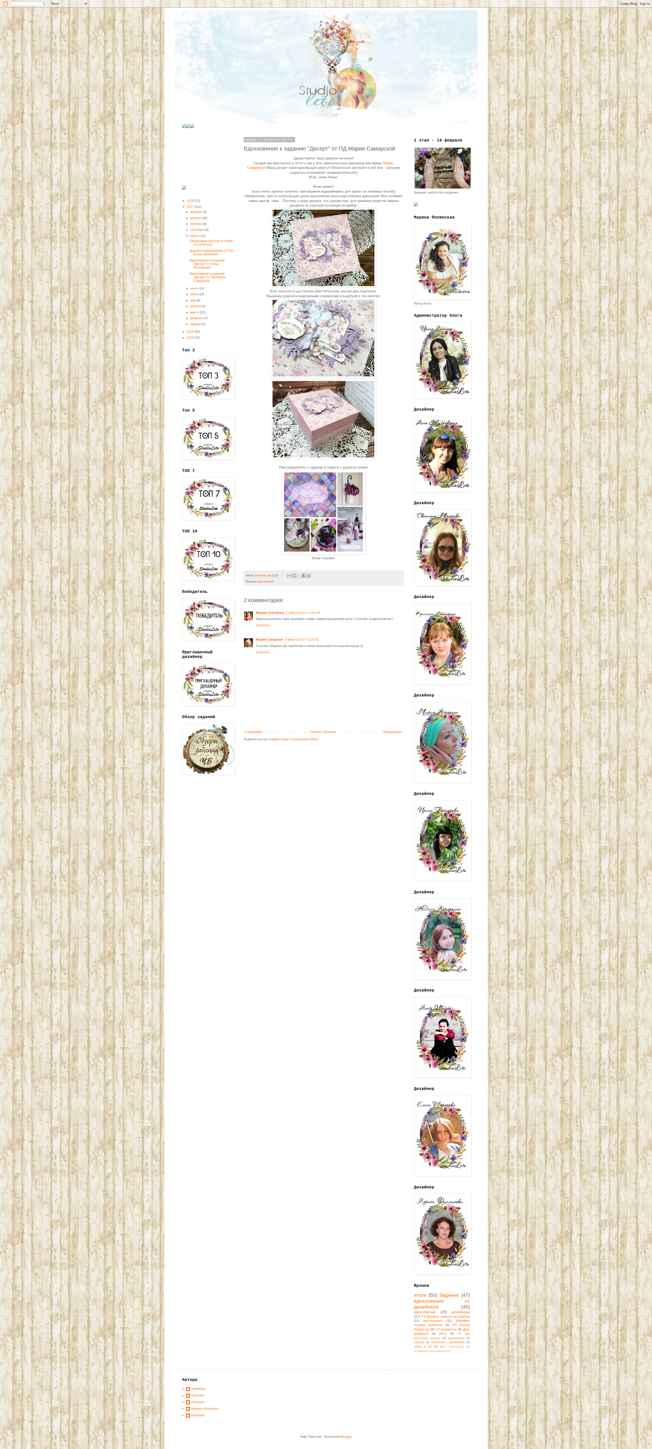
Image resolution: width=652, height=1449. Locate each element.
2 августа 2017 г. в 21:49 (303, 613)
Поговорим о (422, 1351)
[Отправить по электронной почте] (289, 575)
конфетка (440, 1351)
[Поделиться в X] (299, 575)
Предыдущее (392, 732)
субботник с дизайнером (448, 1342)
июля (194, 288)
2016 (191, 332)
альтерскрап (456, 1338)
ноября (196, 218)
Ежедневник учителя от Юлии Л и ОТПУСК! (211, 242)
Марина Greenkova (270, 613)
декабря (196, 212)
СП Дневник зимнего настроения (446, 1316)
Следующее (254, 732)
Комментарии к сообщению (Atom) (293, 739)
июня (194, 294)
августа (196, 236)
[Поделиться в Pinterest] (308, 575)
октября (196, 224)
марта (195, 312)
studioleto (198, 1415)
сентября (197, 230)
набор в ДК (422, 1346)
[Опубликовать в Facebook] (303, 575)
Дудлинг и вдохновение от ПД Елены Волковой (211, 252)
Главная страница (322, 732)
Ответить (262, 625)
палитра (419, 1342)
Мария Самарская (269, 639)
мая (193, 300)
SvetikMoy (198, 1389)
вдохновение (265, 581)
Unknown (197, 1395)
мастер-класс (433, 1321)
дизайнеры (461, 1312)
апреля (196, 306)
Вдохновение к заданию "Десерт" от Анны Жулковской (207, 264)
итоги (420, 1295)
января (195, 324)
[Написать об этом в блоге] (294, 575)
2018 (191, 200)
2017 (191, 207)
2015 (191, 337)
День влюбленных (452, 1346)
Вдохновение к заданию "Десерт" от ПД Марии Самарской (208, 277)
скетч (443, 1334)
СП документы (446, 1329)
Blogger (346, 1437)
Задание (449, 1295)
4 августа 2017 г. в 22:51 (302, 639)
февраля (197, 318)
